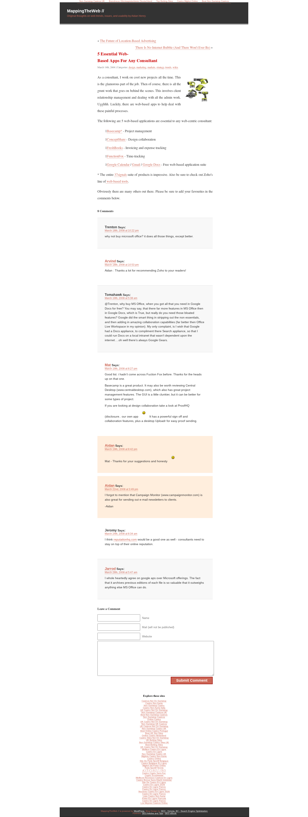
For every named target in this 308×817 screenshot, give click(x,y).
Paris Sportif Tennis (154, 768)
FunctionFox (115, 156)
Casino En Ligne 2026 (154, 784)
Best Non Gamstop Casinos (154, 715)
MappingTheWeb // (85, 11)
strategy (160, 67)
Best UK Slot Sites (154, 733)
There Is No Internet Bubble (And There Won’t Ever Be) (172, 47)
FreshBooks (115, 147)
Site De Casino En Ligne (154, 782)
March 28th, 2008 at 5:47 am (121, 572)
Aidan (109, 445)
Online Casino (154, 719)
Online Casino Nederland (154, 735)
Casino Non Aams (154, 703)
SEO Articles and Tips (152, 813)
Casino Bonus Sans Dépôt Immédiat (154, 780)
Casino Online (154, 758)
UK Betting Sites (154, 740)
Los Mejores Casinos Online (154, 803)
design (132, 67)
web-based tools (117, 181)
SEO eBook (170, 813)
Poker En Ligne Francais (154, 798)
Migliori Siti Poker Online (154, 765)
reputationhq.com (125, 539)
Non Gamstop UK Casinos (154, 724)
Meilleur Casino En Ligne (154, 749)
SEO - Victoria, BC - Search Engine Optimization (184, 811)
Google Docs (151, 164)
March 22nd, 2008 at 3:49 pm (121, 489)
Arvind (110, 261)
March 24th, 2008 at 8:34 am (121, 533)
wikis (175, 67)
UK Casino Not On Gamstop (154, 710)
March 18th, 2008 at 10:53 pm (122, 264)
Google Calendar (118, 164)
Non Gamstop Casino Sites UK (154, 742)
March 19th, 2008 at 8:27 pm (121, 368)
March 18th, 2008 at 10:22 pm (122, 230)
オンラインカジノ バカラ (154, 770)
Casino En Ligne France (154, 787)
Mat (108, 365)
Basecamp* (114, 131)
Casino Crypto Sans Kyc (154, 773)
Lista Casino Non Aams (154, 796)
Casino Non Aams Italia (154, 708)
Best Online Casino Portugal (154, 731)
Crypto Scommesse (154, 775)
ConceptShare (116, 139)
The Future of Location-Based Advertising (128, 40)
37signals (120, 174)
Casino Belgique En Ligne (154, 763)
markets (151, 67)
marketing (141, 67)
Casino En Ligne (154, 751)
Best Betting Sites (154, 745)
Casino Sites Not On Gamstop (154, 738)
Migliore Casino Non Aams (154, 756)
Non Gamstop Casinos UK (154, 712)
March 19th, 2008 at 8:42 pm (121, 449)
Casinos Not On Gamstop (154, 701)
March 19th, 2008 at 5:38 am (121, 298)
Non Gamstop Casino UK (154, 728)
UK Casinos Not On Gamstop (154, 726)
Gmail (136, 164)
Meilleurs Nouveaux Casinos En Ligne (154, 778)
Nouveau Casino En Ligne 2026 (154, 791)
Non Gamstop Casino (154, 705)
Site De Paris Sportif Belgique (154, 761)
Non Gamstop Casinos (154, 717)
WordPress (139, 811)
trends (168, 67)
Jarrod (110, 568)
